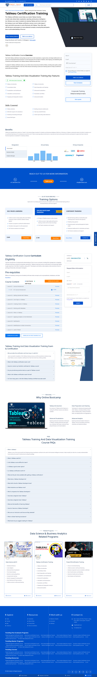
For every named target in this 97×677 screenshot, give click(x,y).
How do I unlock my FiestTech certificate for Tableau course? (23, 366)
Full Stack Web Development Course (25, 663)
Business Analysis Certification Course (81, 660)
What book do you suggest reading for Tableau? (20, 520)
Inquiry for (69, 284)
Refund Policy (31, 621)
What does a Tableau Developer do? (17, 479)
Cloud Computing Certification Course (63, 662)
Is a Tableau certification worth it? (16, 470)
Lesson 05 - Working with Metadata (33, 308)
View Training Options (12, 36)
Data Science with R (11, 562)
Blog (7, 623)
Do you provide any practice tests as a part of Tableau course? (24, 370)
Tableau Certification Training (44, 562)
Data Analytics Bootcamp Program (64, 660)
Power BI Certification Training (75, 562)
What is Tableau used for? (14, 458)
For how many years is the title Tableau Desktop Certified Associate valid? (27, 378)
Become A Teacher (54, 618)
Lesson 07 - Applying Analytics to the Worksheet (33, 317)
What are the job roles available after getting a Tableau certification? (25, 475)
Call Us (68, 675)
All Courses (29, 5)
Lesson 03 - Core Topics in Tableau (33, 299)
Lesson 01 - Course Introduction (33, 286)
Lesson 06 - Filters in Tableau (33, 312)
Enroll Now (26, 238)
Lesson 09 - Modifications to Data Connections (33, 325)
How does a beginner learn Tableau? (17, 495)
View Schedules (78, 83)
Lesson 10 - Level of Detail (33, 330)
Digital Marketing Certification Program (14, 662)
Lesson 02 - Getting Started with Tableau (33, 295)
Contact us (85, 238)
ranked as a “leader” (21, 132)
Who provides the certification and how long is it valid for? (23, 353)
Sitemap (52, 623)
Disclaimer (31, 618)
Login (88, 5)
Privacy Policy (73, 72)
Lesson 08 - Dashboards (33, 321)
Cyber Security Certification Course (31, 660)
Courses (8, 621)
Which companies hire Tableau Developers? (19, 491)
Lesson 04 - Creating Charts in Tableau (33, 304)
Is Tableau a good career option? (16, 466)
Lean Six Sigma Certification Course (32, 662)
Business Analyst (10, 152)
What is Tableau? (12, 449)
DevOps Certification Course (48, 662)
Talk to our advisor (78, 77)
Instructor (53, 621)
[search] (37, 5)
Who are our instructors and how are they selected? (21, 512)
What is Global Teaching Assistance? (17, 516)
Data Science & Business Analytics (16, 10)
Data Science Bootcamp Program (48, 660)
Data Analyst (9, 148)
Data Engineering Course (78, 662)
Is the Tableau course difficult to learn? (18, 462)
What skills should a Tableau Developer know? (20, 483)
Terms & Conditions (33, 625)
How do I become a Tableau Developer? (18, 508)
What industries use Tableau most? (17, 487)
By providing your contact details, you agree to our (79, 71)
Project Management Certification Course (14, 660)
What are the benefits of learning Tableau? (19, 504)
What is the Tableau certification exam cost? (19, 362)
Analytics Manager (11, 155)
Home (6, 10)
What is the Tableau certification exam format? (20, 374)
